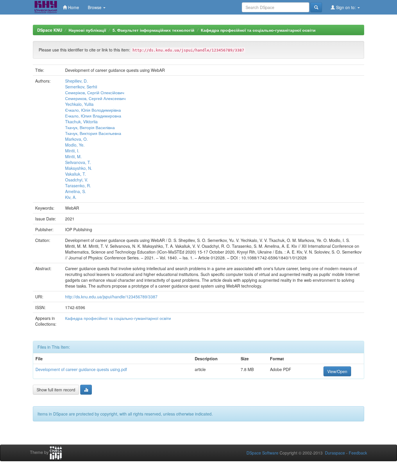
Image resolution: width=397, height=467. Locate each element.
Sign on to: (346, 7)
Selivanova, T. (78, 162)
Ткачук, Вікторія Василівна (90, 127)
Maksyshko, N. (78, 168)
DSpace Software (262, 453)
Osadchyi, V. (76, 180)
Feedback (358, 453)
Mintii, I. (72, 151)
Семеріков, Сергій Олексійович (94, 92)
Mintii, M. (73, 156)
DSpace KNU (49, 30)
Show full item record (56, 390)
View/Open (337, 371)
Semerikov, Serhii (81, 87)
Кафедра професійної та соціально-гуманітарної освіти (258, 30)
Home (73, 7)
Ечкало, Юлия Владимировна (93, 116)
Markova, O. (76, 139)
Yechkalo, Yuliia (79, 104)
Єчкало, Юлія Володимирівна (93, 110)
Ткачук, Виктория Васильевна (93, 133)
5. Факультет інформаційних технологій (153, 30)
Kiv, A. (70, 197)
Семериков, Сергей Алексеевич (95, 98)
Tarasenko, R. (78, 185)
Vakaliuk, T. (75, 174)
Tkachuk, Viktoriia (81, 121)
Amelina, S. (75, 191)
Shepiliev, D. (76, 81)
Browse (95, 7)
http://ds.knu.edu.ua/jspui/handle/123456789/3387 (111, 297)
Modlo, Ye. (75, 145)
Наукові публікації (87, 30)
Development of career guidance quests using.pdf (81, 369)
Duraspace (335, 453)
